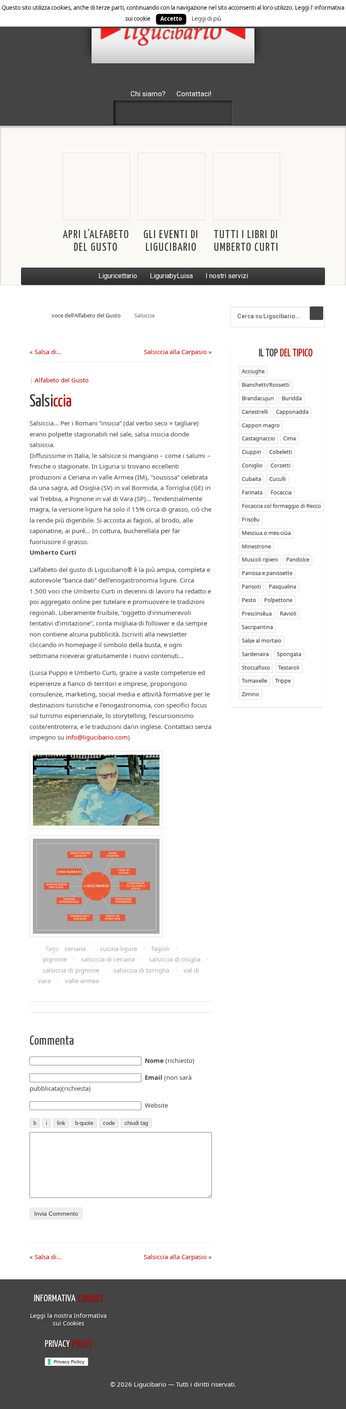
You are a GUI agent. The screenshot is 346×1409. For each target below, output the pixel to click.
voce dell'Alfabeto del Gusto (86, 315)
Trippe (283, 680)
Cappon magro (261, 425)
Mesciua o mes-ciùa (266, 533)
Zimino (250, 694)
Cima (289, 438)
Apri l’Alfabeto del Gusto (96, 241)
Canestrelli (255, 411)
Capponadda (292, 411)
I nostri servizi (226, 276)
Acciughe (253, 371)
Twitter (151, 113)
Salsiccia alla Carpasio (175, 351)
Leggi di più (206, 18)
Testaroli (288, 667)
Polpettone (278, 600)
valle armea (82, 980)
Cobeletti (280, 451)
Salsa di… (48, 351)
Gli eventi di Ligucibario (171, 241)
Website (156, 1105)
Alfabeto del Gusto (62, 380)
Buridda (292, 398)
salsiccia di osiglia (174, 959)
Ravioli (288, 613)
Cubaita (251, 478)
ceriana (75, 948)
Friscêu (251, 519)
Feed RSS (173, 113)
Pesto (249, 600)
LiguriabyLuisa (171, 276)
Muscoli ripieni (260, 559)
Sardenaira (255, 654)
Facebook (128, 113)
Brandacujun (258, 398)
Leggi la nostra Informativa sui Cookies (68, 1319)
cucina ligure (118, 948)
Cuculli (277, 478)
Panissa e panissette (267, 573)
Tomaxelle (254, 680)
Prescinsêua (257, 613)
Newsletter (195, 113)
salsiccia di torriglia (141, 970)
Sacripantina (257, 627)
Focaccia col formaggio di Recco (281, 505)
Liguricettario (117, 276)
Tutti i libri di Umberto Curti (246, 241)
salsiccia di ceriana (108, 959)
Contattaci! (193, 93)
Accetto (171, 18)
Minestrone (256, 546)
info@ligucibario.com (97, 737)
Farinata (252, 492)
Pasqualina (282, 586)
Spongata (289, 654)
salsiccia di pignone (71, 970)
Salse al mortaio (261, 640)
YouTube (218, 113)
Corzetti (280, 465)
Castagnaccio (258, 438)
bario (173, 31)
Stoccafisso (256, 667)
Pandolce (297, 559)
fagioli (160, 948)
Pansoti (251, 586)
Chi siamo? (147, 93)
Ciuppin (251, 451)
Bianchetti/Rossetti (265, 384)
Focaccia (281, 492)
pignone (55, 959)
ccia (51, 402)
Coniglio (252, 465)
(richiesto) (170, 1060)
